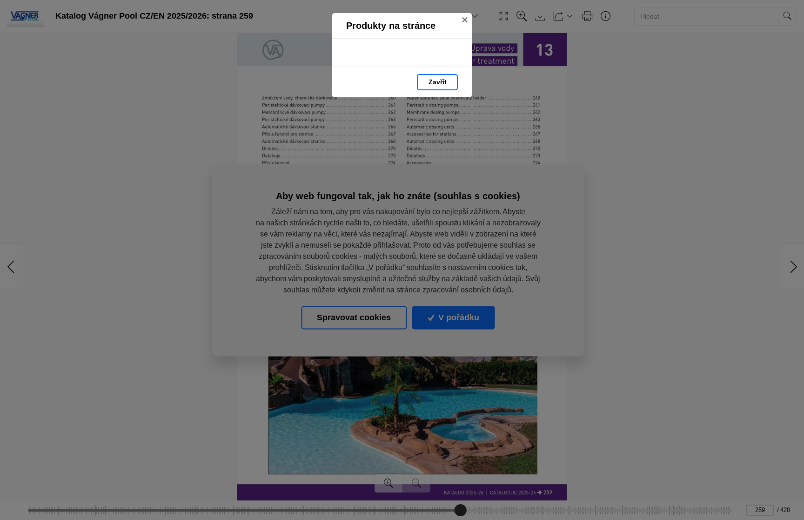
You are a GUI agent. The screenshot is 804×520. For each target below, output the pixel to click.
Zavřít (438, 82)
